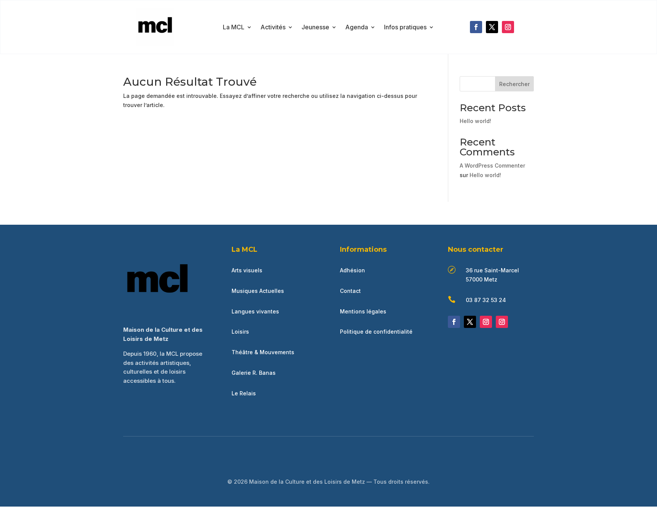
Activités (273, 27)
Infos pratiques (405, 27)
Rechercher (514, 84)
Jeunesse (315, 27)
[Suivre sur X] (492, 27)
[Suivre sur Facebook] (476, 27)
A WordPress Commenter (492, 165)
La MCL (233, 27)
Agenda (356, 27)
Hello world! (475, 121)
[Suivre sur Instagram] (508, 27)
